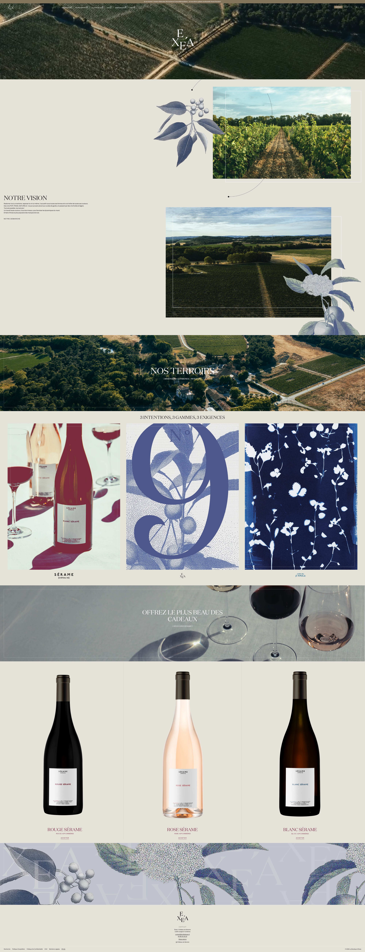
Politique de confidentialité (35, 949)
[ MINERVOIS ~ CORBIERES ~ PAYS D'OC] (182, 379)
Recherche (7, 949)
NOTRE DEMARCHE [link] (12, 219)
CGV (45, 949)
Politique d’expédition (18, 949)
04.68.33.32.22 (182, 936)
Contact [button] (338, 7)
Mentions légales (54, 949)
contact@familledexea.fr (182, 934)
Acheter (65, 838)
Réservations (182, 939)
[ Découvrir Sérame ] (182, 626)
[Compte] (356, 7)
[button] (351, 7)
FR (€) (346, 7)
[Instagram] (176, 942)
